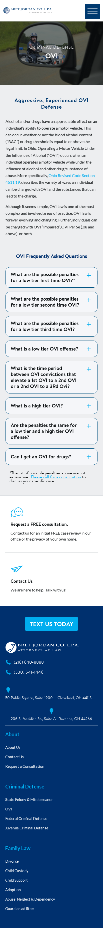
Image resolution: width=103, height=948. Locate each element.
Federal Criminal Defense (26, 818)
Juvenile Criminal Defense (26, 828)
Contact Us (14, 757)
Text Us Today (51, 624)
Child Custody (16, 870)
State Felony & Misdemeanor (29, 799)
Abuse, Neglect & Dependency (30, 899)
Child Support (16, 880)
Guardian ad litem (19, 908)
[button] (92, 11)
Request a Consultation (24, 766)
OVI (8, 809)
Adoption (13, 889)
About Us (12, 747)
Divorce (12, 861)
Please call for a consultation (56, 477)
